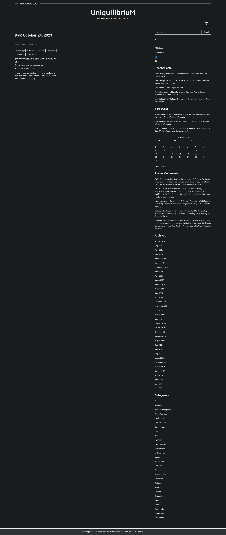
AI (155, 401)
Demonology (20, 51)
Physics (158, 470)
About (157, 39)
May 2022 (158, 354)
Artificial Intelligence (163, 410)
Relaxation (159, 479)
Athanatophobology (162, 414)
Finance (158, 431)
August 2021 (160, 375)
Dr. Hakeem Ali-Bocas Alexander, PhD (30, 65)
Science (158, 492)
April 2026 (159, 250)
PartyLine (158, 466)
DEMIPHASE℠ (160, 423)
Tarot (157, 505)
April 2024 (159, 298)
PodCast (162, 108)
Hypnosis (158, 440)
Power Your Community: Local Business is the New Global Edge (180, 114)
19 (180, 154)
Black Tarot (159, 418)
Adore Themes (137, 532)
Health (157, 435)
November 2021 (161, 367)
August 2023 (160, 315)
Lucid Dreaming (161, 444)
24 (164, 157)
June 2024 (159, 293)
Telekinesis (159, 509)
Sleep (157, 500)
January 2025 (160, 284)
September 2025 (161, 267)
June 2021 (159, 380)
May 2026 (158, 246)
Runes (157, 487)
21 (196, 154)
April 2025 (159, 276)
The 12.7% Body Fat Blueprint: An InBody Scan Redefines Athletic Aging (182, 128)
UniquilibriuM (113, 12)
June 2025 (159, 272)
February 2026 (160, 259)
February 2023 (160, 323)
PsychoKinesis (160, 474)
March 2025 (159, 280)
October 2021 (160, 371)
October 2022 (160, 332)
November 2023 (161, 306)
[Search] (206, 24)
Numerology (159, 461)
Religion (42, 51)
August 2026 (160, 241)
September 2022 (161, 336)
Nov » (163, 166)
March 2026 (159, 254)
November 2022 (161, 328)
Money (157, 457)
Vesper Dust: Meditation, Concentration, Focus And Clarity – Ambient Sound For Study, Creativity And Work (183, 226)
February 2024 (160, 302)
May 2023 (158, 319)
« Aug (157, 166)
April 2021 (159, 388)
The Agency (159, 52)
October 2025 (160, 263)
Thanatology (20, 54)
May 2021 (158, 384)
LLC (156, 44)
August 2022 (160, 341)
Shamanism (51, 51)
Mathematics (160, 449)
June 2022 (159, 349)
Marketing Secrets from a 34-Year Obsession (172, 121)
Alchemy (158, 405)
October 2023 (160, 310)
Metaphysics (31, 51)
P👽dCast (159, 48)
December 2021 (161, 362)
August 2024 (160, 289)
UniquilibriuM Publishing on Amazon (169, 88)
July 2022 (158, 345)
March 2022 (159, 358)
